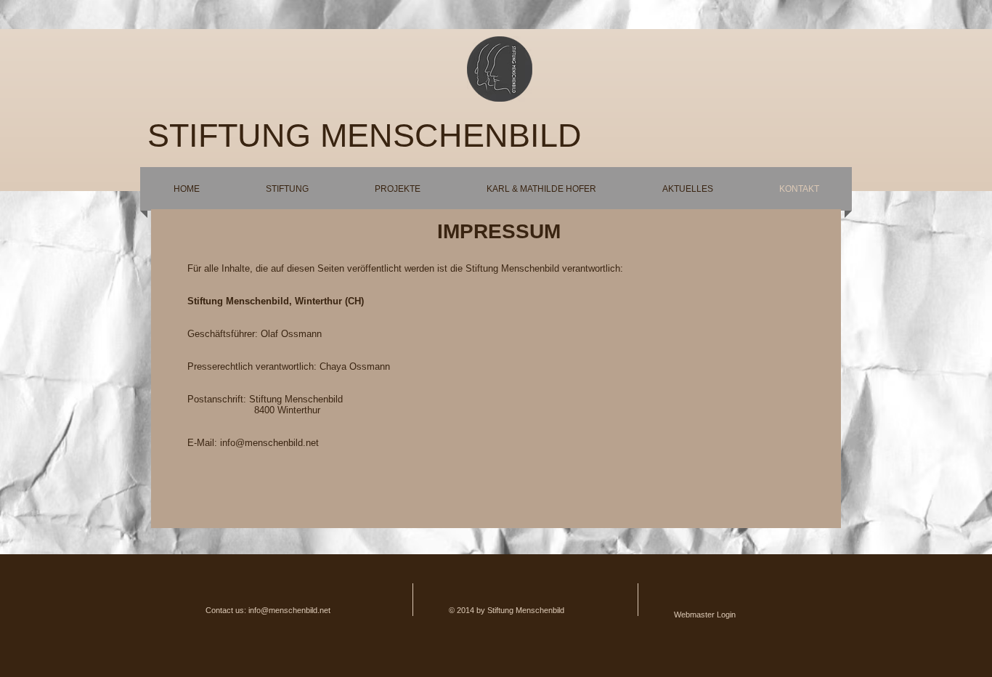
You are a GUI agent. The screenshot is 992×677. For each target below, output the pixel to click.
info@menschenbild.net (269, 442)
